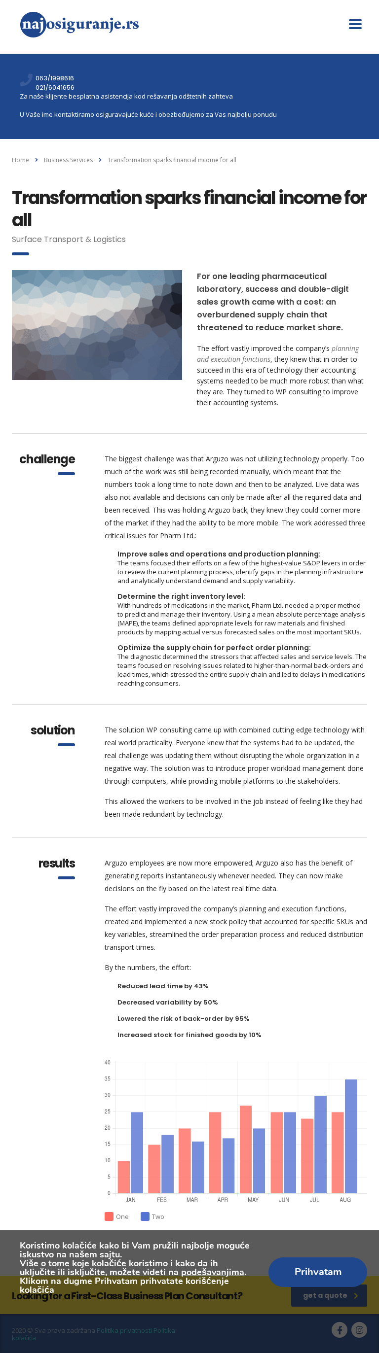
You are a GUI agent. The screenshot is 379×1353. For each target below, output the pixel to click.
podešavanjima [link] (212, 1272)
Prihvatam (318, 1272)
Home (20, 160)
